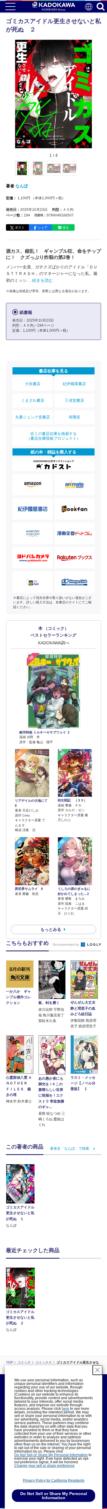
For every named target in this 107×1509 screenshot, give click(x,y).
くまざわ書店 (32, 400)
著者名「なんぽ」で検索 (69, 1148)
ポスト (20, 227)
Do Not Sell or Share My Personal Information (51, 1455)
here (65, 1408)
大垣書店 (32, 384)
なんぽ (21, 186)
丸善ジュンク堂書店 (32, 417)
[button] (96, 171)
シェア (43, 227)
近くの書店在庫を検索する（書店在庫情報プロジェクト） (53, 436)
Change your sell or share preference (44, 1465)
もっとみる (50, 929)
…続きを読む (40, 280)
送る (65, 227)
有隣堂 (74, 417)
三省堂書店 (74, 400)
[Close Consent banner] (97, 1370)
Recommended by (66, 944)
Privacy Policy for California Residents (53, 1480)
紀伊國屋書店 (74, 384)
